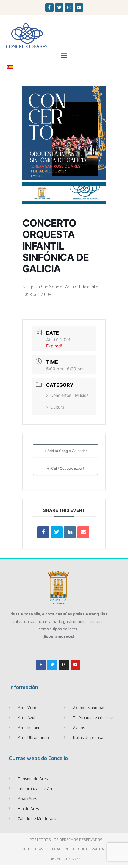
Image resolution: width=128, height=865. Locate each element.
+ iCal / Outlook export (65, 468)
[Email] (83, 532)
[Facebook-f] (49, 7)
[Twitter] (59, 7)
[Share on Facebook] (43, 532)
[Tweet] (57, 532)
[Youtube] (79, 7)
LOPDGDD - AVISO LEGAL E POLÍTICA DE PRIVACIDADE (64, 849)
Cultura (57, 407)
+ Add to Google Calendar (65, 450)
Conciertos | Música (69, 395)
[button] (64, 55)
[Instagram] (69, 7)
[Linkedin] (70, 532)
